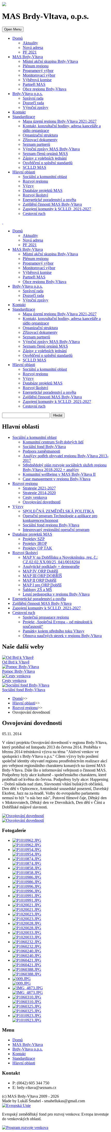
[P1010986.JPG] (26, 877)
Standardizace (23, 117)
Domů (17, 38)
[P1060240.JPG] (26, 951)
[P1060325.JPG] (26, 1006)
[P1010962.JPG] (26, 840)
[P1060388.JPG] (26, 969)
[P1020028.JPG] (26, 923)
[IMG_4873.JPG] (27, 988)
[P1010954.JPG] (26, 849)
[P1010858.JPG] (26, 868)
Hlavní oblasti (23, 172)
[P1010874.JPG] (26, 859)
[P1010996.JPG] (26, 886)
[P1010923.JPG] (26, 1015)
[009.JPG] (21, 979)
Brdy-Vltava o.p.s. (27, 93)
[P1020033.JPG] (26, 932)
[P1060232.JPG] (26, 942)
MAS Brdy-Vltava (27, 57)
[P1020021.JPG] (26, 905)
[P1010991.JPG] (26, 896)
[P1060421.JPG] (26, 960)
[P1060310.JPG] (26, 997)
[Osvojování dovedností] (23, 816)
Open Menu (12, 29)
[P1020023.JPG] (26, 914)
